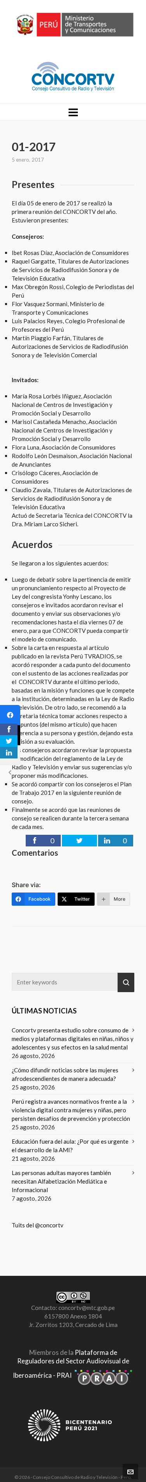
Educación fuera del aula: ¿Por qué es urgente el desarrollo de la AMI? (70, 1145)
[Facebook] (10, 715)
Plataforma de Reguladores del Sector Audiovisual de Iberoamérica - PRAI (71, 1363)
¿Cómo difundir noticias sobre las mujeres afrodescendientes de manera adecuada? (65, 1074)
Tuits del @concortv (37, 1225)
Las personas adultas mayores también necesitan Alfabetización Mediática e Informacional (61, 1181)
